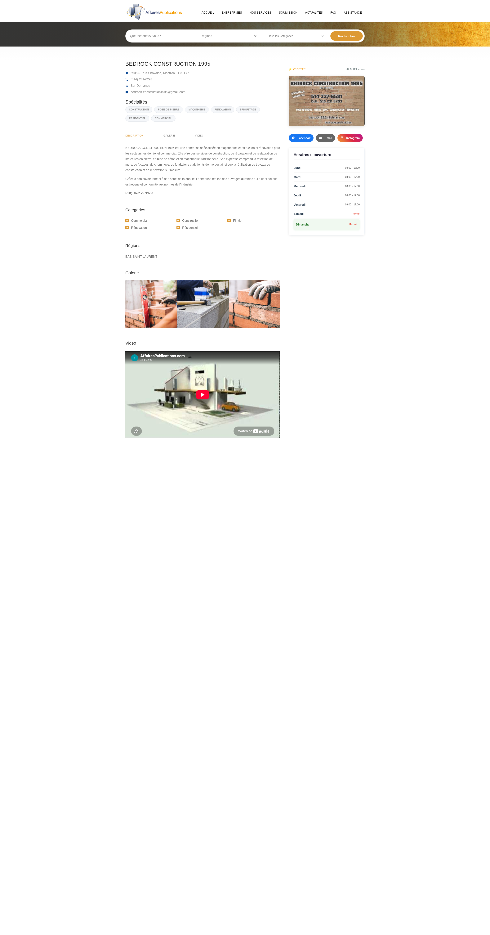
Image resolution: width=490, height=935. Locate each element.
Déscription (134, 135)
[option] (203, 304)
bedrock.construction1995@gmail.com (157, 92)
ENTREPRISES (232, 12)
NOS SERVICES (260, 12)
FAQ (333, 12)
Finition (238, 220)
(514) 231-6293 (141, 79)
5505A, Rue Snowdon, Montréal (153, 73)
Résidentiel (190, 227)
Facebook (303, 138)
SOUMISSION (288, 12)
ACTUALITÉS (314, 12)
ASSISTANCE (353, 12)
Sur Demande (140, 85)
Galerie (169, 135)
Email (328, 138)
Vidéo (199, 135)
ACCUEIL (208, 12)
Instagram (353, 138)
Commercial (139, 220)
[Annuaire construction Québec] (153, 11)
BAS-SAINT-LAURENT (141, 256)
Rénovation (139, 227)
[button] (296, 36)
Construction (190, 220)
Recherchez (346, 36)
